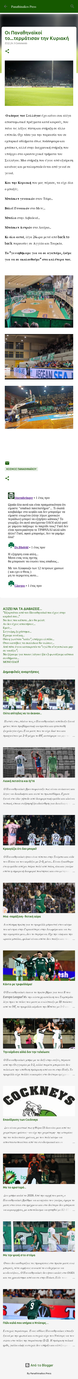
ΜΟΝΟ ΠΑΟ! (11, 662)
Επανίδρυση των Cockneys (20, 1119)
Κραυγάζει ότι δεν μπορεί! (20, 848)
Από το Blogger (41, 1365)
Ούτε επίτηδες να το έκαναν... (22, 713)
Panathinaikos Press (23, 6)
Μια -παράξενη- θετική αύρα (22, 916)
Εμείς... (7, 628)
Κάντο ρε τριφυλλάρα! (17, 984)
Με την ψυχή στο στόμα (19, 1255)
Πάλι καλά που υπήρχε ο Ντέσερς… (26, 1322)
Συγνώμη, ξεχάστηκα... (17, 631)
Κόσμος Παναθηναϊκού (21, 469)
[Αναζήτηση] (72, 6)
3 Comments (20, 43)
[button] (7, 51)
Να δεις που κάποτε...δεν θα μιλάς (24, 620)
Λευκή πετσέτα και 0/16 (19, 781)
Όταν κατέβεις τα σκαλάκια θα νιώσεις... (28, 643)
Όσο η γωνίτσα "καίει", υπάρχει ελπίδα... (28, 639)
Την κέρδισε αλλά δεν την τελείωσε (26, 1052)
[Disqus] (39, 541)
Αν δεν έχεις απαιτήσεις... (19, 624)
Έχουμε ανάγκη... (13, 635)
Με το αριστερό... (14, 1187)
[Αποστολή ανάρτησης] (7, 464)
